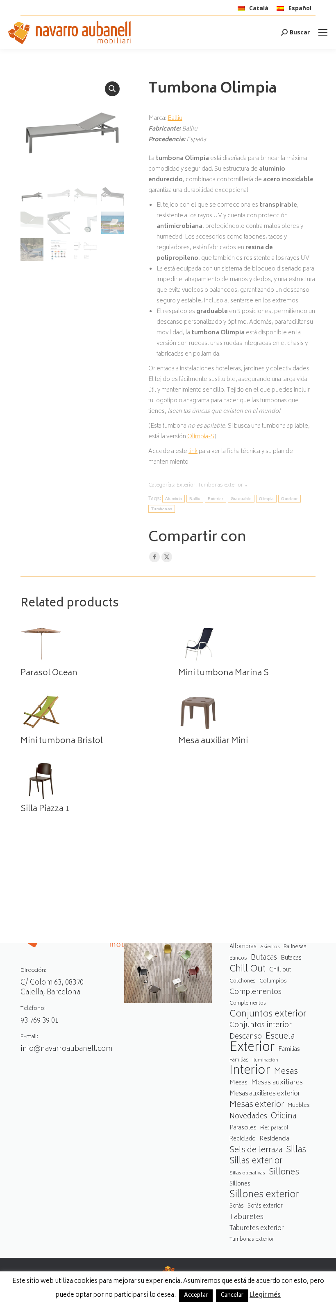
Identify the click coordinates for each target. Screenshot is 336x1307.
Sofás (236, 1206)
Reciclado (242, 1139)
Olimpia (266, 498)
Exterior (186, 485)
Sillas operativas (247, 1173)
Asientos (270, 947)
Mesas (286, 1072)
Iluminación (265, 1060)
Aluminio (173, 498)
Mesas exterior (256, 1105)
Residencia (274, 1139)
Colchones (242, 981)
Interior (249, 1071)
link (193, 451)
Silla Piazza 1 (45, 809)
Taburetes (246, 1217)
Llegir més (265, 1295)
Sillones (284, 1172)
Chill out (280, 970)
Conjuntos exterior (267, 1015)
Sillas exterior (256, 1161)
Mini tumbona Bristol (61, 741)
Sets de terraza (255, 1150)
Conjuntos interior (260, 1026)
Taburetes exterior (256, 1229)
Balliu (175, 118)
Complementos (255, 992)
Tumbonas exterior (220, 485)
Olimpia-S (200, 437)
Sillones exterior (264, 1195)
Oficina (283, 1117)
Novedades (248, 1117)
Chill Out (247, 969)
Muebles (299, 1105)
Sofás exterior (265, 1206)
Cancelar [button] (232, 1295)
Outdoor (289, 498)
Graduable (241, 498)
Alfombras (243, 947)
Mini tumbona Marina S (223, 673)
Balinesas (295, 946)
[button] (112, 88)
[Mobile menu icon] (323, 32)
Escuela (280, 1037)
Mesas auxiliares (277, 1083)
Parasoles (243, 1128)
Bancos (238, 958)
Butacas (264, 958)
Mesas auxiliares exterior (264, 1094)
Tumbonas (161, 509)
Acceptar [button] (196, 1295)
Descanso (245, 1037)
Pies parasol (274, 1128)
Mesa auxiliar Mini (213, 741)
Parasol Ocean (48, 673)
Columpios (273, 981)
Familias (289, 1049)
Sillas (296, 1150)
